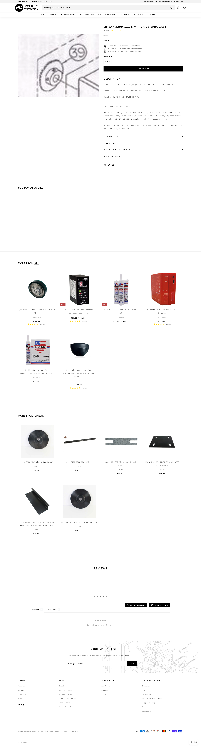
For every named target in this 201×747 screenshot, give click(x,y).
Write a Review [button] (161, 605)
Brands (53, 15)
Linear (106, 30)
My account (146, 711)
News (20, 698)
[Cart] (184, 7)
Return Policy (111, 143)
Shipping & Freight (114, 136)
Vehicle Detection (66, 690)
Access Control (65, 707)
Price (106, 36)
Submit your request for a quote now (34, 1)
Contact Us (146, 686)
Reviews (21, 690)
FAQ (143, 690)
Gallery (103, 694)
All (36, 263)
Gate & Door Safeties (67, 698)
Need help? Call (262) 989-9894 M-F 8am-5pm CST (163, 1)
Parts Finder (105, 686)
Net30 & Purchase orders (117, 149)
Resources (104, 690)
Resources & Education (90, 15)
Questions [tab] (52, 609)
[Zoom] (58, 65)
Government (111, 15)
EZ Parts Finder (68, 15)
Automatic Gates (65, 694)
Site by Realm (22, 742)
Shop (43, 15)
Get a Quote (139, 15)
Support (154, 15)
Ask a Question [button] (137, 605)
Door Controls (64, 703)
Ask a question (112, 156)
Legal (57, 731)
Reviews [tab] (35, 609)
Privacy (64, 731)
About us (125, 15)
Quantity (108, 57)
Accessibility (74, 731)
